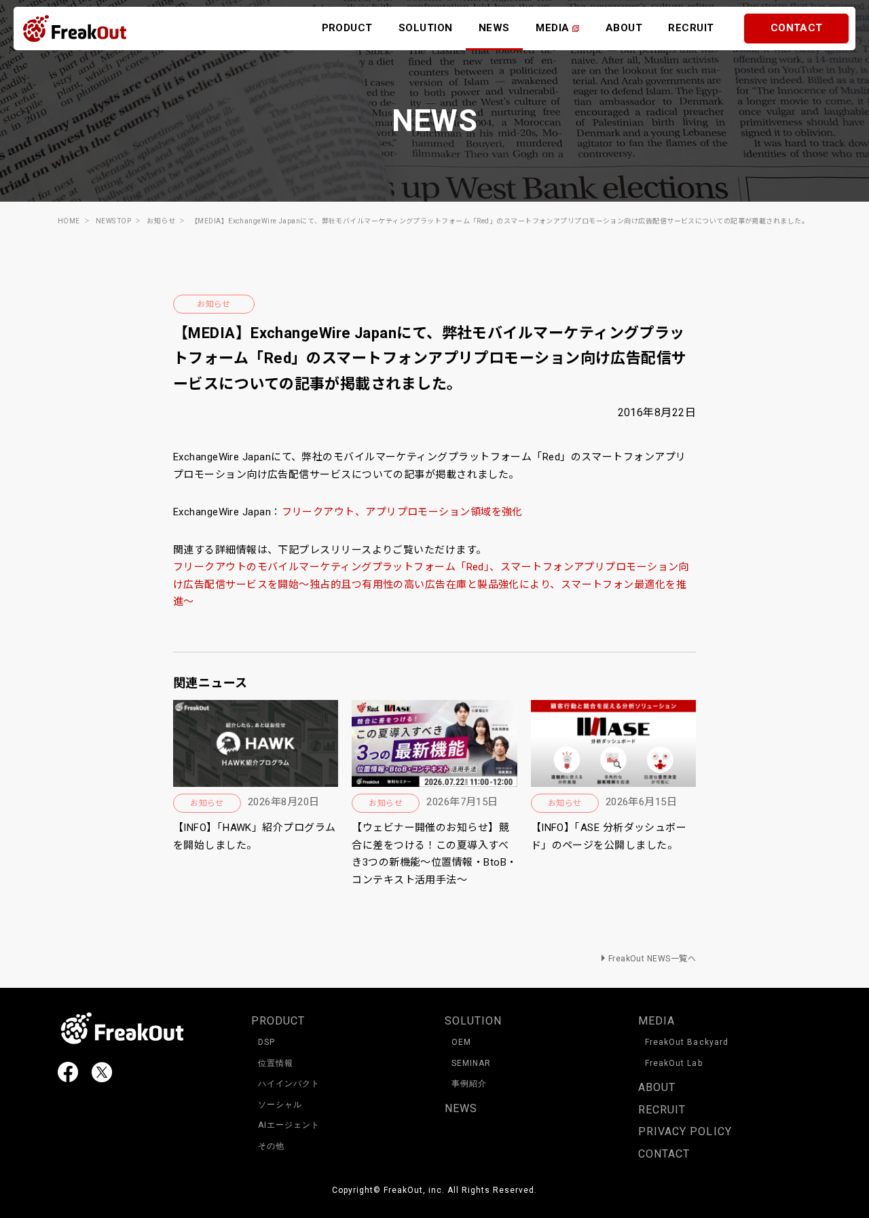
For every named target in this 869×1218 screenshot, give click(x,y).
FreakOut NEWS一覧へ (652, 958)
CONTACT (797, 28)
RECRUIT (691, 28)
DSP (266, 1042)
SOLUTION (426, 28)
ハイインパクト (289, 1083)
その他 (271, 1146)
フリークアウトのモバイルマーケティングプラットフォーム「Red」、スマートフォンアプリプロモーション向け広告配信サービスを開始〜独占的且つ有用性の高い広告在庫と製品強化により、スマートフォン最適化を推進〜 (431, 584)
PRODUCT (347, 28)
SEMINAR (471, 1063)
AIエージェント (289, 1125)
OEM (461, 1042)
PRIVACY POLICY (685, 1131)
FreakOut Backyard (686, 1042)
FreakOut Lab (674, 1063)
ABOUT (624, 28)
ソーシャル (280, 1104)
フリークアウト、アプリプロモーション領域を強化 (402, 512)
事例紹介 (469, 1083)
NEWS (494, 28)
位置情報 (275, 1063)
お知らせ (214, 304)
